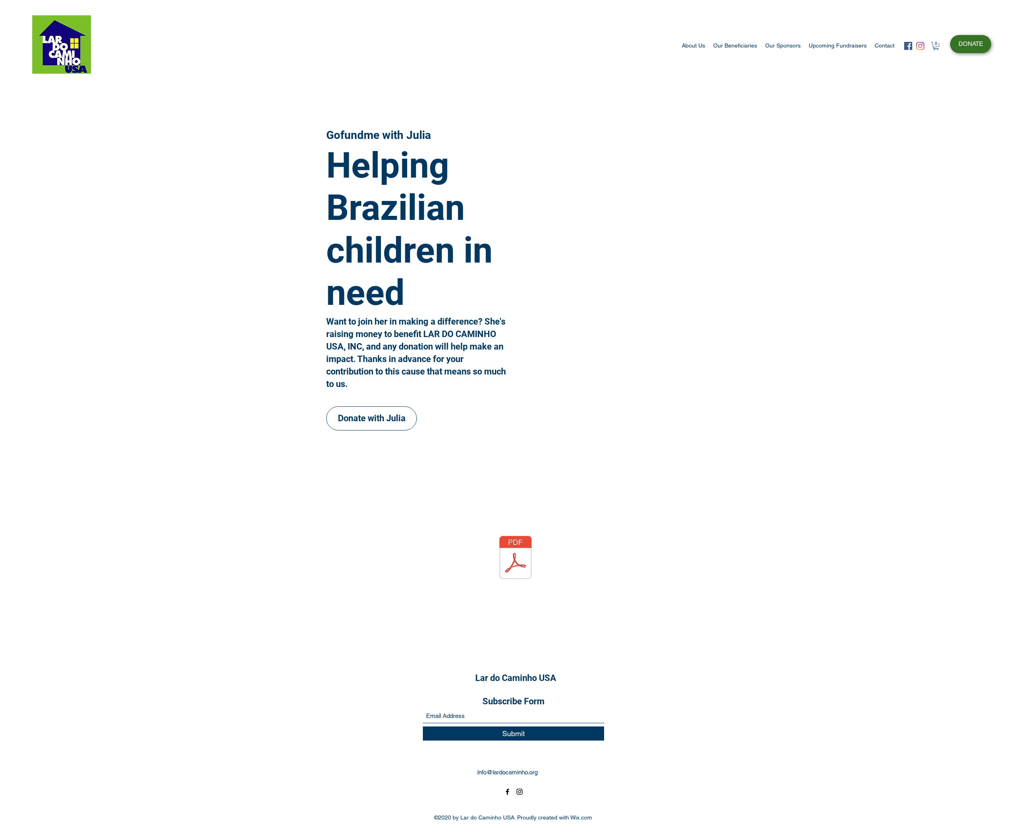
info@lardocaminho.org (507, 772)
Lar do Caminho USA (515, 678)
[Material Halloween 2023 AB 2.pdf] (515, 558)
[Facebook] (908, 46)
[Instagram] (920, 46)
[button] (936, 46)
